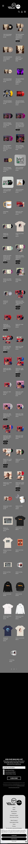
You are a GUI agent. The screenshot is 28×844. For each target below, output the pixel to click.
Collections (14, 813)
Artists (14, 807)
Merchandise (14, 811)
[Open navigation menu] (3, 5)
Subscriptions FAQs (14, 822)
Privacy (14, 826)
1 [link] (11, 669)
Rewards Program (14, 815)
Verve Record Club (14, 817)
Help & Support (14, 820)
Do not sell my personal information (14, 828)
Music (14, 809)
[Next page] (17, 669)
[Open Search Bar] (19, 12)
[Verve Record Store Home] (14, 5)
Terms (14, 824)
